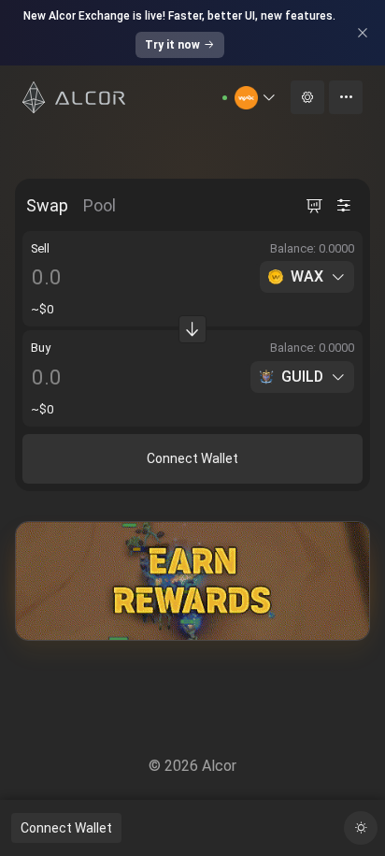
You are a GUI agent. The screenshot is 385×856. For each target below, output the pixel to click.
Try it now (172, 44)
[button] (256, 97)
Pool (99, 205)
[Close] (362, 33)
